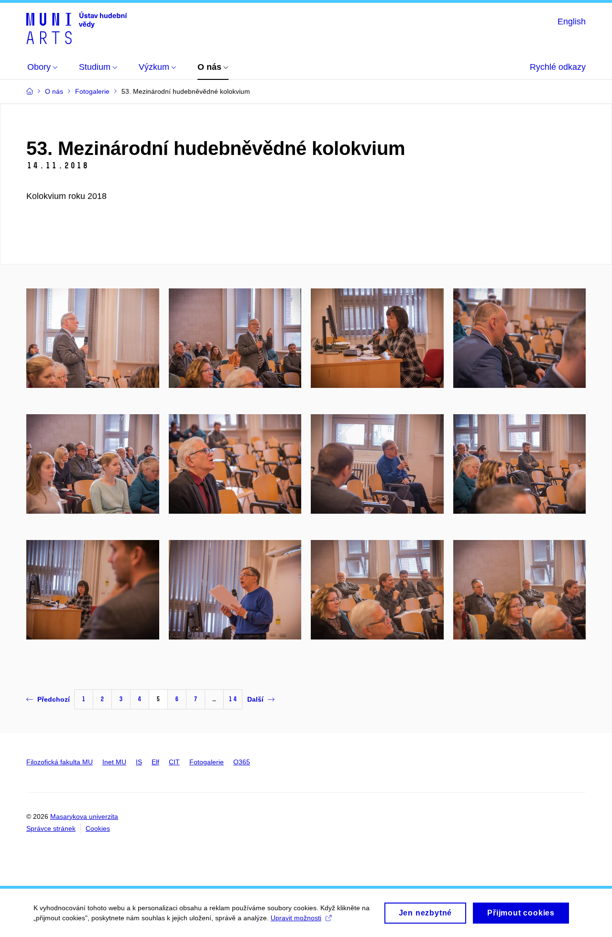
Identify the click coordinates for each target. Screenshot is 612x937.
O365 (241, 762)
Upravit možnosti (296, 918)
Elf (155, 762)
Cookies (98, 828)
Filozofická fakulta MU (59, 762)
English (571, 21)
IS (139, 762)
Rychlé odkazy (558, 67)
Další (255, 699)
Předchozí (53, 699)
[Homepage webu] (76, 27)
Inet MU (114, 762)
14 (233, 699)
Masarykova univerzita (84, 816)
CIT (174, 762)
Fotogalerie (206, 762)
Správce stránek (51, 828)
